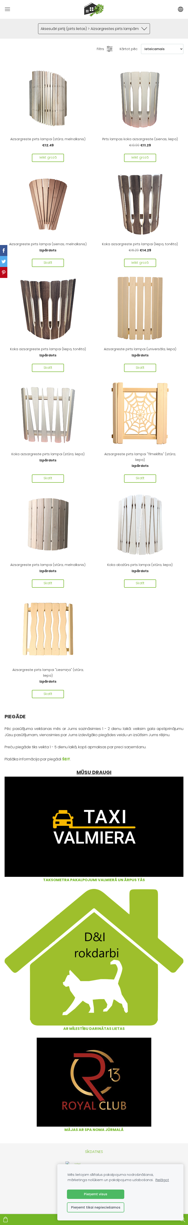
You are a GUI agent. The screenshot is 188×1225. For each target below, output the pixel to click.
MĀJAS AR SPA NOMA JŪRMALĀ (94, 1129)
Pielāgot (162, 1180)
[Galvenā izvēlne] (7, 9)
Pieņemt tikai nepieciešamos (95, 1207)
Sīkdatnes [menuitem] (94, 1151)
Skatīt (48, 263)
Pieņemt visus (95, 1194)
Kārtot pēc (129, 49)
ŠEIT (66, 759)
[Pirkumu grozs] (5, 1219)
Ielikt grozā (48, 157)
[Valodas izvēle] (180, 9)
